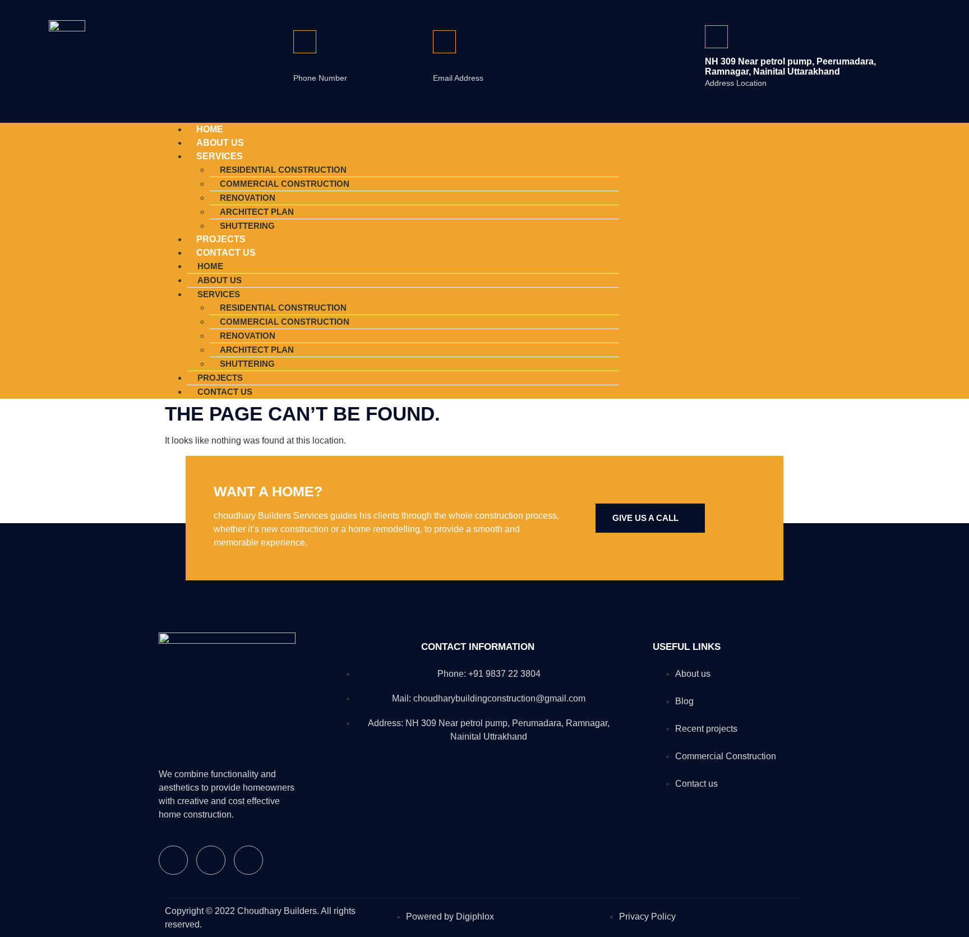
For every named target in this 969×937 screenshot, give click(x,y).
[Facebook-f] (725, 259)
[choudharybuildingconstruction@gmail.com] (444, 41)
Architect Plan (257, 211)
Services (219, 156)
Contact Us (226, 252)
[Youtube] (790, 259)
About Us (219, 280)
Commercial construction (284, 183)
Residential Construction (283, 169)
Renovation (247, 197)
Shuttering (247, 363)
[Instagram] (758, 259)
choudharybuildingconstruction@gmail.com (527, 66)
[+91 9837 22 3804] (304, 41)
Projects (220, 377)
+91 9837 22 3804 (329, 66)
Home (210, 266)
